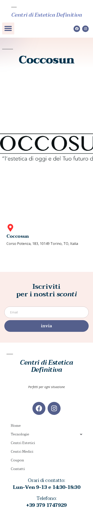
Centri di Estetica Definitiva (46, 14)
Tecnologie (20, 434)
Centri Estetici (23, 443)
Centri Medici (22, 452)
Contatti (18, 469)
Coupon (17, 460)
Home (16, 426)
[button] (8, 28)
